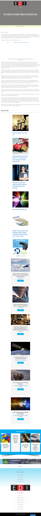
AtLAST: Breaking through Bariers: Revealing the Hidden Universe (20, 413)
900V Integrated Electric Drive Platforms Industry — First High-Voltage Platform (20, 305)
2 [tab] (21, 453)
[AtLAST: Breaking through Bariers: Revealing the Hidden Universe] (20, 403)
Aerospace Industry (20, 278)
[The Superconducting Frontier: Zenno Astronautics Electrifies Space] (20, 348)
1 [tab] (19, 453)
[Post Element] (6, 442)
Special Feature (21, 385)
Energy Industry (20, 331)
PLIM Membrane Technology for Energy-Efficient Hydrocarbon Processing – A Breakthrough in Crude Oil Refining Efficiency (20, 328)
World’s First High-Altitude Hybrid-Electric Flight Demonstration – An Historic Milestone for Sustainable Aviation (20, 275)
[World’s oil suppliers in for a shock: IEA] (20, 122)
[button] (20, 281)
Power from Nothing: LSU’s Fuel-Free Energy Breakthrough (20, 383)
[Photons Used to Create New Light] (20, 199)
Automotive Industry (20, 26)
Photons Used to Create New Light (19, 209)
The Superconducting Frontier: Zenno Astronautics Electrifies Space (20, 357)
